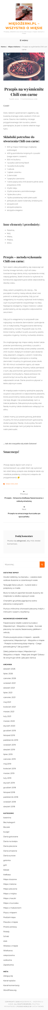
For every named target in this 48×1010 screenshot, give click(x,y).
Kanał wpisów (9, 981)
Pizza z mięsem (10, 913)
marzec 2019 (8, 773)
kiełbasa (7, 875)
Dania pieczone (10, 846)
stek (5, 941)
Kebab (6, 870)
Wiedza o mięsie (10, 946)
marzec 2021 (8, 711)
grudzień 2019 (9, 730)
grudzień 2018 (9, 787)
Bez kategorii (9, 822)
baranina (7, 818)
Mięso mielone (14, 47)
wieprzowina (9, 955)
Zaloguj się (8, 976)
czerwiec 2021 (9, 697)
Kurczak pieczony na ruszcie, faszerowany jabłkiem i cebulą (22, 629)
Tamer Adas (14, 99)
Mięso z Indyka (10, 894)
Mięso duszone (10, 879)
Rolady (6, 932)
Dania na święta (10, 841)
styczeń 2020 (9, 726)
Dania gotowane (10, 837)
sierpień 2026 (9, 669)
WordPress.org (9, 990)
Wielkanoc (8, 951)
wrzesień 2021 (9, 683)
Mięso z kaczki (9, 898)
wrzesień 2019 (9, 745)
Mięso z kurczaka (10, 903)
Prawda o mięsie (10, 922)
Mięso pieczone (10, 889)
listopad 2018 (9, 792)
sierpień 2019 (9, 749)
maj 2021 (7, 702)
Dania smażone (10, 851)
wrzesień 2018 (9, 802)
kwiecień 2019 (9, 768)
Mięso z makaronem (12, 908)
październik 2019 (10, 740)
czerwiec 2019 (9, 759)
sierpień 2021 (9, 688)
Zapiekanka (8, 965)
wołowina (7, 960)
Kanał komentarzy (11, 985)
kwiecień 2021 (9, 707)
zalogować (21, 541)
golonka (7, 860)
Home (3, 47)
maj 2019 (7, 764)
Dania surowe (9, 856)
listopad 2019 (9, 735)
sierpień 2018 (9, 806)
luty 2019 (7, 778)
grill (5, 865)
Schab (6, 936)
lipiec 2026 (8, 674)
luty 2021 (7, 716)
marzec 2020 (9, 721)
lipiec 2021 (7, 692)
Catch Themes (38, 1006)
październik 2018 (10, 797)
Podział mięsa (9, 917)
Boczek (6, 827)
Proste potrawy (10, 927)
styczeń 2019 (9, 783)
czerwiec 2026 (9, 678)
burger (6, 832)
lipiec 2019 (8, 754)
